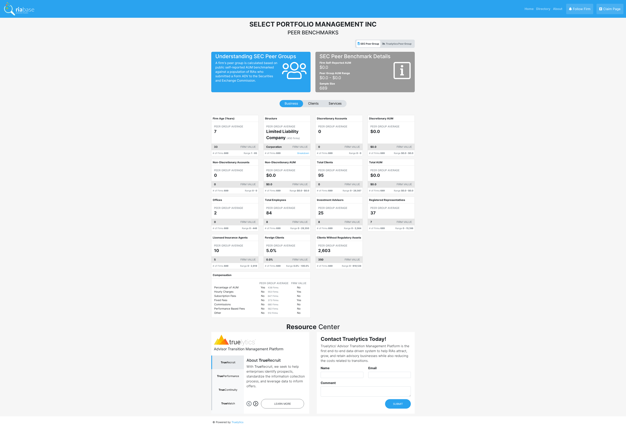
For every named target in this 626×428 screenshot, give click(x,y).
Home (529, 9)
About (557, 9)
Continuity (228, 389)
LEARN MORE (282, 403)
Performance (228, 376)
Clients (313, 103)
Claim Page (611, 9)
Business (291, 103)
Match (228, 403)
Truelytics (237, 422)
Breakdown (303, 153)
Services (335, 103)
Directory (543, 9)
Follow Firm (581, 9)
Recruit (228, 362)
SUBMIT (398, 404)
